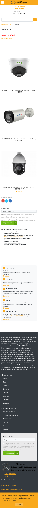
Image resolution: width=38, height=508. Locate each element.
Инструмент (7, 419)
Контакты (6, 403)
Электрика (6, 426)
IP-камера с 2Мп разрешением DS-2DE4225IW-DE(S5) (19, 187)
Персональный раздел (8, 485)
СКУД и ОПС (7, 422)
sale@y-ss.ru (19, 8)
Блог (4, 382)
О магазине (6, 396)
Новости (5, 378)
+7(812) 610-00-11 (20, 316)
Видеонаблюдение (9, 412)
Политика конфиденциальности (11, 489)
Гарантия (6, 400)
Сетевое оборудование (10, 415)
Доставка (6, 389)
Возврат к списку (6, 39)
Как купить (6, 385)
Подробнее (6, 276)
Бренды (5, 429)
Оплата (5, 393)
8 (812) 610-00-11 (20, 6)
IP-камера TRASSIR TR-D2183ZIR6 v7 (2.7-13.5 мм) (19, 139)
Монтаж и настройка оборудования (13, 236)
